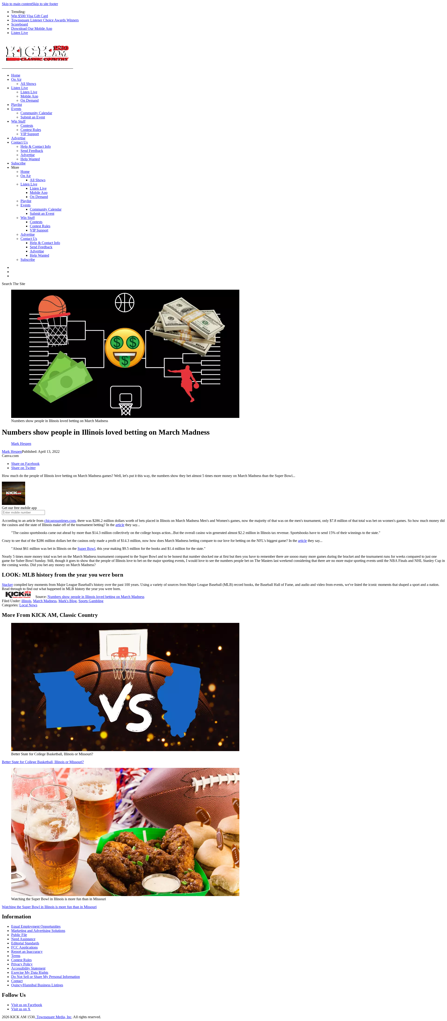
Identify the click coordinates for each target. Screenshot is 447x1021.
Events (16, 109)
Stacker (7, 585)
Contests (26, 126)
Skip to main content (17, 4)
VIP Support (29, 134)
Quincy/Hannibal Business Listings (37, 985)
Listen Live (19, 33)
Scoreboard (19, 24)
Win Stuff (18, 121)
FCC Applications (24, 947)
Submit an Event (32, 117)
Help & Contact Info (35, 146)
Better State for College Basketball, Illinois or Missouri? (43, 762)
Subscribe (18, 163)
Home (15, 75)
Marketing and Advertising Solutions (38, 931)
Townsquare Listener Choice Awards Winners (45, 20)
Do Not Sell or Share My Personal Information (45, 977)
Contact (17, 981)
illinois (26, 601)
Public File (19, 935)
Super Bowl (86, 549)
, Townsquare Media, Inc (53, 1017)
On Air (16, 79)
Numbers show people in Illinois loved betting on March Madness (95, 597)
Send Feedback (31, 151)
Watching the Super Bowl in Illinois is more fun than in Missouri (49, 907)
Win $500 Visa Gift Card (29, 16)
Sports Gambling (90, 601)
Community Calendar (36, 113)
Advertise (18, 138)
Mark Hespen (12, 451)
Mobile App (29, 96)
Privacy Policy (22, 964)
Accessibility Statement (28, 968)
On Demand (29, 100)
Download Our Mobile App (31, 28)
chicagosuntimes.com (60, 521)
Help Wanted (30, 159)
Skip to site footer (45, 4)
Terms (15, 956)
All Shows (28, 84)
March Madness (45, 601)
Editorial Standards (25, 943)
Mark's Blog (67, 601)
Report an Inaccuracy (27, 952)
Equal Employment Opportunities (36, 926)
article (119, 525)
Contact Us (19, 142)
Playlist (16, 105)
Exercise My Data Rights (29, 972)
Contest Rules (30, 130)
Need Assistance (23, 939)
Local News (28, 605)
